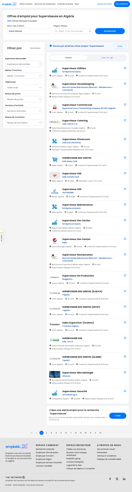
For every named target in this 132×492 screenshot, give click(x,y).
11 (90, 432)
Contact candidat (44, 466)
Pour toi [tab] (105, 57)
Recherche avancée (45, 449)
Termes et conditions (106, 456)
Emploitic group (74, 458)
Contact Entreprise (75, 462)
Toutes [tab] (68, 57)
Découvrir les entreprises (45, 4)
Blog (77, 4)
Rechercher (110, 31)
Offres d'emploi (25, 4)
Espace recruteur (104, 4)
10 (85, 432)
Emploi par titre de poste (47, 452)
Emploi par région (44, 459)
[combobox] (28, 31)
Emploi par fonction (45, 456)
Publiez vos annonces (76, 449)
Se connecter (122, 4)
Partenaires (102, 452)
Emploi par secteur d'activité (49, 462)
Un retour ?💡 (1, 237)
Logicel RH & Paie (74, 465)
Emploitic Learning (65, 4)
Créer (119, 46)
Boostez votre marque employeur (77, 453)
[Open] (90, 31)
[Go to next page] (95, 433)
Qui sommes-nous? (106, 449)
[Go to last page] (100, 433)
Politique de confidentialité (109, 459)
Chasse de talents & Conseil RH (81, 468)
